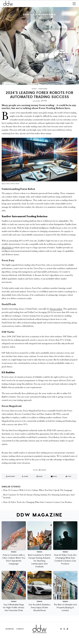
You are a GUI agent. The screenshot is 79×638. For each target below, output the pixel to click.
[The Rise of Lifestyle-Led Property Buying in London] (65, 585)
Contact (20, 629)
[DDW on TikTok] (67, 629)
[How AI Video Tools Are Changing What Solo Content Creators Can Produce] (65, 535)
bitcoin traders (56, 309)
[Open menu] (74, 3)
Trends (13, 552)
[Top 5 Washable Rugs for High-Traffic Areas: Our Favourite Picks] (14, 585)
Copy (69, 476)
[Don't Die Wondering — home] (23, 3)
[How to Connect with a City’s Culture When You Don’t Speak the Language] (14, 535)
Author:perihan (39, 470)
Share (45, 100)
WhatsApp (11, 476)
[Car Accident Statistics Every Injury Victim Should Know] (39, 585)
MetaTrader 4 (7, 247)
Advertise (10, 629)
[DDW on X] (64, 629)
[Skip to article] (39, 46)
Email (55, 476)
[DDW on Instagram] (61, 629)
